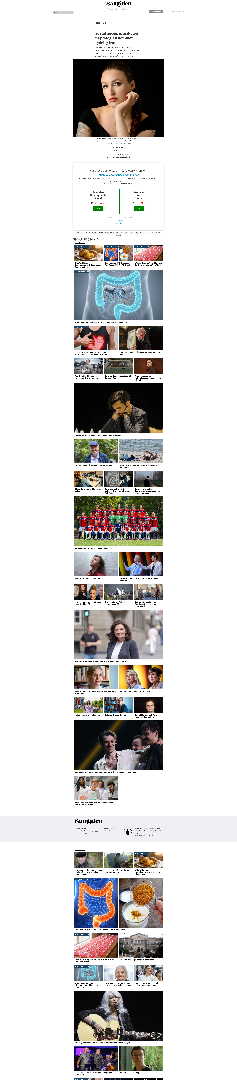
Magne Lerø (107, 830)
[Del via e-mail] (117, 157)
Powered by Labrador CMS (118, 846)
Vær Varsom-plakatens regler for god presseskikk (149, 829)
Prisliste (118, 220)
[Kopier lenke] (119, 157)
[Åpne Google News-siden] (128, 157)
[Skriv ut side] (125, 157)
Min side (118, 223)
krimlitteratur (131, 232)
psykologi (79, 232)
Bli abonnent (156, 11)
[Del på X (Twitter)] (111, 157)
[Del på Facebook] (108, 157)
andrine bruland (91, 232)
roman (118, 235)
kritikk (141, 232)
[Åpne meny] (180, 11)
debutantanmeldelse (117, 232)
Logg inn (171, 11)
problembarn (155, 232)
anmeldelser (103, 232)
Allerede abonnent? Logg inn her (118, 175)
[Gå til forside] (118, 4)
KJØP (98, 209)
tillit (147, 232)
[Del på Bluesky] (122, 157)
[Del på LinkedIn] (114, 157)
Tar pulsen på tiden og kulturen (118, 9)
